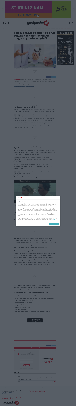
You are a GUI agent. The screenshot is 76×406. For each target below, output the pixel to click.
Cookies (24, 220)
